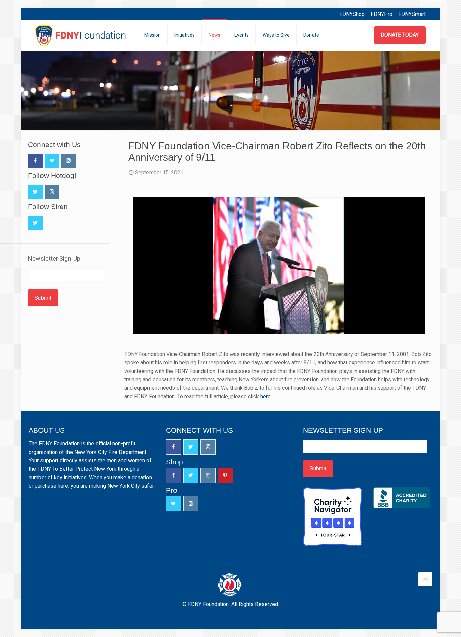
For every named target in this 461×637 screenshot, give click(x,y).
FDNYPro (381, 14)
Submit (43, 298)
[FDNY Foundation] (81, 35)
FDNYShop (352, 14)
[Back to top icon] (425, 579)
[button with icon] (35, 161)
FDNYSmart (412, 14)
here (265, 396)
